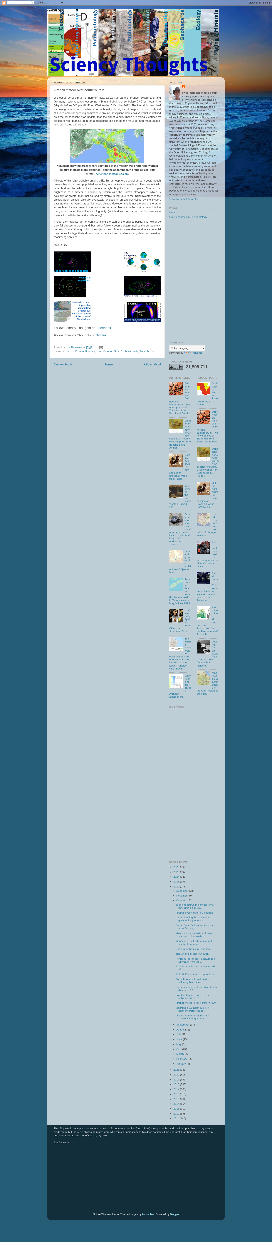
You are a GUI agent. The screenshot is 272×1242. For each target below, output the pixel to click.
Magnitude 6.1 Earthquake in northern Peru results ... (192, 1009)
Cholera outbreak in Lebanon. (193, 949)
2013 (176, 1108)
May (179, 1044)
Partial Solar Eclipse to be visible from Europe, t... (195, 927)
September (183, 1024)
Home (108, 364)
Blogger (174, 1214)
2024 (176, 876)
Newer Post (63, 364)
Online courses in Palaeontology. (188, 217)
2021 (176, 1069)
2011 (176, 1118)
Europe (79, 351)
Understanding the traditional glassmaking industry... (192, 919)
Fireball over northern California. (195, 912)
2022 (176, 886)
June (179, 1039)
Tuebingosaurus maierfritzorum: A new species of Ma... (195, 906)
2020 (176, 1074)
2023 (176, 881)
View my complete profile (184, 199)
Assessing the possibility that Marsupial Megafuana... (192, 1017)
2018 (176, 1084)
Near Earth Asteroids (126, 351)
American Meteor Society (112, 173)
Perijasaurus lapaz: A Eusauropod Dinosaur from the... (195, 960)
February (182, 1059)
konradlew (148, 1214)
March (180, 1054)
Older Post (152, 364)
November (182, 895)
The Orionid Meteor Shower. (192, 953)
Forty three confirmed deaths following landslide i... (193, 981)
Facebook (103, 328)
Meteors (108, 351)
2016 (176, 1094)
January (181, 1063)
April (179, 1049)
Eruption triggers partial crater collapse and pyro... (193, 996)
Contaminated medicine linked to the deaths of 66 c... (197, 988)
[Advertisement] (193, 280)
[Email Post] (100, 347)
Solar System (147, 351)
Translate (196, 352)
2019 (176, 1079)
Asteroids (68, 351)
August (180, 1029)
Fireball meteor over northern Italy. (196, 1002)
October (181, 900)
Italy (99, 351)
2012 (176, 1113)
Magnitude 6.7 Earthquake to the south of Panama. (195, 942)
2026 (176, 867)
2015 (176, 1099)
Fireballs (90, 351)
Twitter (101, 335)
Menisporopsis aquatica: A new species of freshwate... (194, 935)
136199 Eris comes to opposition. (195, 974)
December (182, 890)
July (179, 1034)
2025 (176, 872)
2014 (176, 1103)
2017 (176, 1089)
